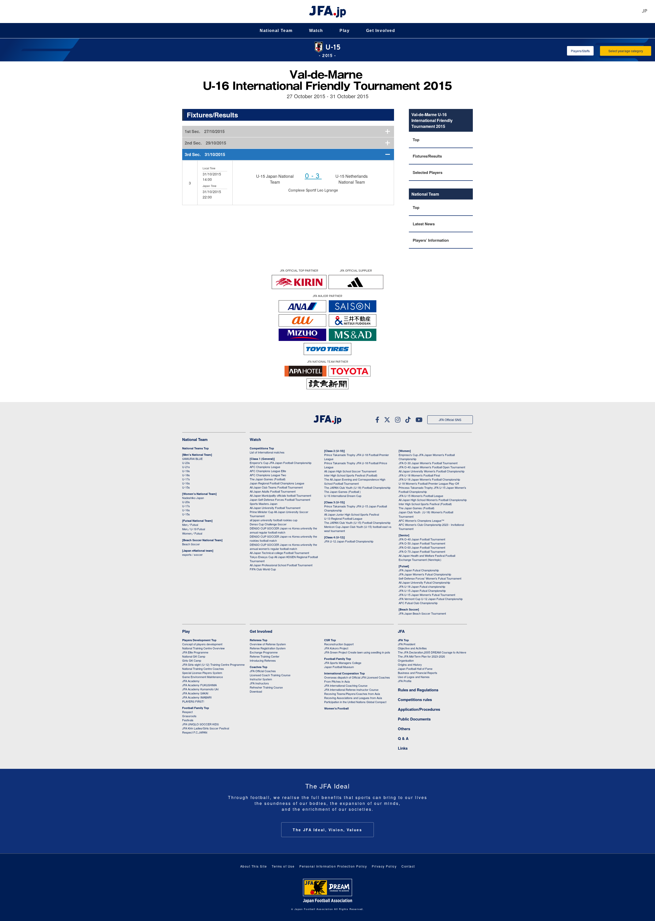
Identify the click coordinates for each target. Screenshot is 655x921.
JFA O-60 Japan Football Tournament (422, 547)
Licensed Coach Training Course (270, 675)
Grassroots (189, 716)
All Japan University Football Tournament (275, 508)
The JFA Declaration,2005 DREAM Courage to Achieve (432, 652)
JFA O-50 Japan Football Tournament (422, 543)
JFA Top (403, 640)
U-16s (186, 483)
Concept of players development (202, 644)
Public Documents (414, 719)
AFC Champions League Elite (268, 471)
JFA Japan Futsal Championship (419, 570)
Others (404, 728)
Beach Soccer (191, 544)
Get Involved (380, 30)
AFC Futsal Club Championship (418, 603)
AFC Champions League (265, 467)
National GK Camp (193, 656)
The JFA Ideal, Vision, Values (327, 829)
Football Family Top (195, 708)
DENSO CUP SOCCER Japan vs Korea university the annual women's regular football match (283, 546)
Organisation (406, 660)
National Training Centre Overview (203, 648)
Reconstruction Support (339, 644)
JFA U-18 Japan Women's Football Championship (429, 479)
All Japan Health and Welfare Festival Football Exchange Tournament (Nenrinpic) (427, 557)
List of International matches (267, 452)
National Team (276, 30)
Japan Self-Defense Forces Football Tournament (280, 499)
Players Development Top (199, 640)
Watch (316, 30)
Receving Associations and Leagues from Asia (353, 698)
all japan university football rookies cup (273, 520)
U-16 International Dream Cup (342, 496)
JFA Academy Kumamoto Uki (200, 689)
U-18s (186, 475)
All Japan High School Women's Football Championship (433, 500)
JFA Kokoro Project (336, 648)
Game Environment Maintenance (202, 677)
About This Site (253, 866)
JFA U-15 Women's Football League (421, 496)
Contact (408, 866)
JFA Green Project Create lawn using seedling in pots (357, 652)
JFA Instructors (259, 683)
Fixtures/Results (427, 156)
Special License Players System (202, 673)
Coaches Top (258, 667)
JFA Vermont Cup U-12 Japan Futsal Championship (431, 599)
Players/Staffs (580, 51)
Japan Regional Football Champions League (277, 483)
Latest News (424, 224)
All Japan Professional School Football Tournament (281, 565)
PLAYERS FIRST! (193, 701)
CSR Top (330, 640)
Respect (187, 712)
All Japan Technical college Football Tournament (279, 553)
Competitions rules (415, 699)
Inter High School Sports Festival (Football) (350, 475)
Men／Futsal (190, 525)
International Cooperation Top (344, 673)
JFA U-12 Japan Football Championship (348, 541)
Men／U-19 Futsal (193, 529)
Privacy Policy (384, 866)
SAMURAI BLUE (192, 459)
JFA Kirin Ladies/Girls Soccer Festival (205, 728)
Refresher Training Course (266, 687)
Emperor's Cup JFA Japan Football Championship (280, 463)
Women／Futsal (192, 533)
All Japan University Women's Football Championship (431, 471)
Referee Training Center (264, 656)
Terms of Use (283, 866)
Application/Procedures (419, 709)
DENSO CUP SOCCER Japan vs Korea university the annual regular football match (283, 530)
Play (345, 30)
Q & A (403, 738)
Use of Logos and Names (414, 677)
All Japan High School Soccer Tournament (350, 471)
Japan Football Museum (339, 667)
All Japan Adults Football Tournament (273, 491)
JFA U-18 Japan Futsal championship (422, 586)
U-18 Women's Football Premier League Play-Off (429, 483)
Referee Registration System (268, 648)
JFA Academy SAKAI (195, 693)
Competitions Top (262, 448)
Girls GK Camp (191, 660)
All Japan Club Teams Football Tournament (276, 487)
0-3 (313, 176)
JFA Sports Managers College (342, 663)
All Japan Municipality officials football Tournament (280, 495)
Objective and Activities (412, 648)
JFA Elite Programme (195, 652)
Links (403, 748)
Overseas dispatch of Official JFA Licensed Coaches (357, 677)
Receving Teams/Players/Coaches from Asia (352, 694)
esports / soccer (192, 554)
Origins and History (410, 664)
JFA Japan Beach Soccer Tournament (422, 613)
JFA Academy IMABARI (197, 697)
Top (416, 139)
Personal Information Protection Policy (333, 866)
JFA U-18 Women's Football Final (419, 475)
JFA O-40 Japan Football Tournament (422, 539)
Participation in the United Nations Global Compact (355, 702)
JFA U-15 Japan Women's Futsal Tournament (427, 595)
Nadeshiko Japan (193, 498)
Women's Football (336, 708)
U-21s (186, 467)
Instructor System (261, 679)
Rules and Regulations (418, 690)
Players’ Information (431, 240)
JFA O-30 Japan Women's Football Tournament (428, 463)
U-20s (186, 502)
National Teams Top (195, 448)
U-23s (186, 463)
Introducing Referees (263, 660)
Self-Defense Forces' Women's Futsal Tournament (430, 578)
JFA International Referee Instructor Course (351, 689)
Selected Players (427, 172)
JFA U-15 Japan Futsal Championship (422, 591)
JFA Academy (191, 681)
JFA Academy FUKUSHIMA (199, 685)
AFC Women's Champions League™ (421, 520)
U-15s (186, 487)
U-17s (186, 479)
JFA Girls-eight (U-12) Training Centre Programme (213, 664)
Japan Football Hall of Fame (415, 669)
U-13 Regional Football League (343, 518)
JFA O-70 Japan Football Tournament (422, 551)
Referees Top (258, 640)
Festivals (187, 720)
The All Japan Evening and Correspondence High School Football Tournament (354, 481)
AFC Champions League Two (268, 475)
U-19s (186, 471)
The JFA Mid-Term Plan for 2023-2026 (421, 656)
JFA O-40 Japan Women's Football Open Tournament (432, 467)
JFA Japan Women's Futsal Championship (425, 574)
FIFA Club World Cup (263, 569)
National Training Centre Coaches (203, 669)
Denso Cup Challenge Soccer (268, 524)
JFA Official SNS (450, 419)
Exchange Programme (264, 652)
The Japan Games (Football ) (342, 492)
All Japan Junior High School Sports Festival (351, 514)
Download (256, 691)
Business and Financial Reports (417, 673)
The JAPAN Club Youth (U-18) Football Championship (357, 487)
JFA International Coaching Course (345, 685)
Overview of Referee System (268, 644)
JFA (401, 631)
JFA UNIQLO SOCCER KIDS (200, 724)
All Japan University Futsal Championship (424, 582)
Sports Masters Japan (263, 504)
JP (644, 11)
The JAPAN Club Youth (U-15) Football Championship (357, 522)
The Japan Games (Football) (268, 479)
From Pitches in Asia (337, 681)
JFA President (406, 644)
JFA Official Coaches (263, 671)
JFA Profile (404, 681)
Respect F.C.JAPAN (194, 732)
